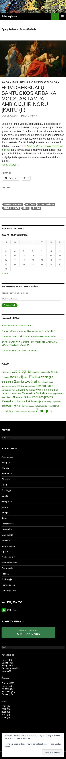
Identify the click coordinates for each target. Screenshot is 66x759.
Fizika (34, 376)
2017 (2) (6, 714)
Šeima (25, 208)
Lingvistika (7, 529)
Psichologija (34, 401)
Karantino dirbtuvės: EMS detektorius (20, 350)
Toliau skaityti (10, 164)
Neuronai (18, 397)
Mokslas (41, 393)
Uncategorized (9, 590)
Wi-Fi (13, 412)
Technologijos (8, 585)
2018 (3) (6, 712)
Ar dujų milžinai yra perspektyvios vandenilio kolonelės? (28, 331)
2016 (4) (6, 717)
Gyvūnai (31, 381)
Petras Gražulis (46, 204)
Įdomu (15, 82)
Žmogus (36, 208)
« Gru (5, 273)
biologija (22, 371)
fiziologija (47, 377)
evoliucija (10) (8, 691)
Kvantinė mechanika (47, 389)
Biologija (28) (8, 665)
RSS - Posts (12, 610)
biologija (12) (8, 688)
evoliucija (17, 377)
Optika (27, 397)
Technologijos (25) (10, 668)
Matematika (28, 393)
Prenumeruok (9, 305)
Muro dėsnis (7, 397)
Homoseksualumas (13, 204)
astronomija (9, 372)
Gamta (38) (7, 662)
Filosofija (6, 479)
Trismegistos (9, 16)
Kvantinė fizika (26, 389)
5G (3, 372)
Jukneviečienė (29, 386)
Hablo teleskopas (45, 382)
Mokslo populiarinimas (56, 393)
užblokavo (28, 633)
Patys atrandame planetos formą (17, 325)
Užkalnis (6, 411)
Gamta (19, 382)
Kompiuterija (8, 523)
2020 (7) (6, 709)
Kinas (4, 518)
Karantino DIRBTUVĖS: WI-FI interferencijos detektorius (29, 336)
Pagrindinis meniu (62, 16)
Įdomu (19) (7, 671)
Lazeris (6, 393)
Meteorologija (8, 546)
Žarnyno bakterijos (28, 412)
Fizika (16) (7, 686)
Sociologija (53, 82)
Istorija (24, 82)
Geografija (7, 501)
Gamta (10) (7, 694)
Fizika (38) (7, 660)
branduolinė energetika (40, 372)
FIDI (27, 377)
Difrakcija (54, 372)
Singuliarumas (57, 402)
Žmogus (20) (8, 683)
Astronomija (7, 457)
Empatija (5, 377)
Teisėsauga (29, 406)
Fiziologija (6, 490)
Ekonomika (7, 473)
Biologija (7, 82)
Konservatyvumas (10, 390)
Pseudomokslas (37, 82)
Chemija (6, 468)
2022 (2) (6, 706)
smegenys (9, 405)
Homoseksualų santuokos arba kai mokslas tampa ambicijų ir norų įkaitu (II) (30, 99)
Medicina (6, 540)
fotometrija (7, 382)
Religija (5, 573)
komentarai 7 (30, 116)
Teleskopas (41, 405)
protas (48, 397)
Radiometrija (46, 402)
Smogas (21, 406)
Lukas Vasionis (15, 393)
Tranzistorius (53, 406)
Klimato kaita (44, 386)
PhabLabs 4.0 (8, 557)
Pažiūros (30, 204)
